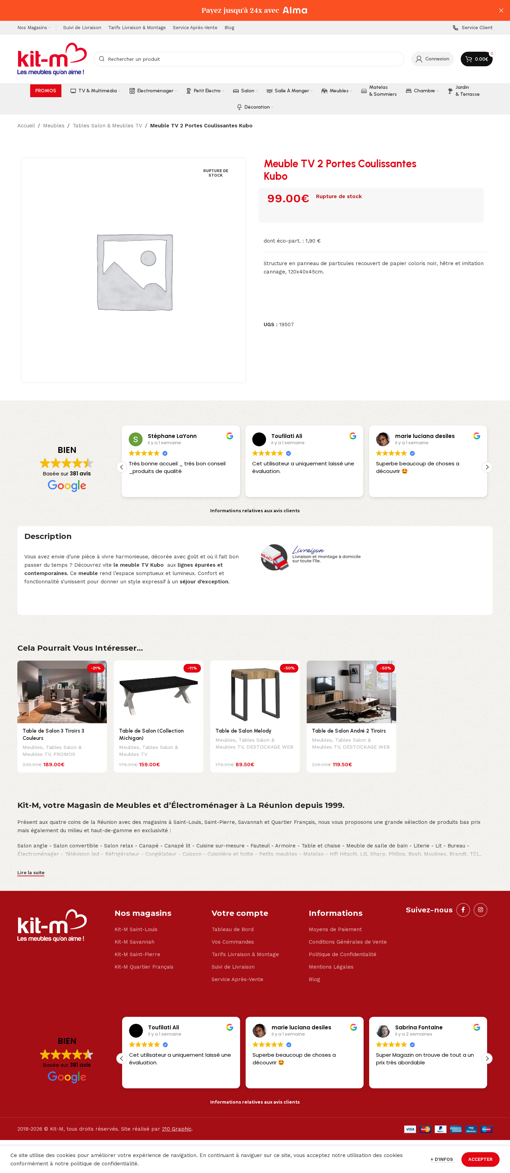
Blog (314, 979)
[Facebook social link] (463, 910)
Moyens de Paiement (335, 929)
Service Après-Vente (237, 979)
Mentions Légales (331, 967)
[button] (487, 467)
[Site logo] (52, 59)
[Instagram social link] (480, 910)
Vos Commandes (233, 942)
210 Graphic (177, 1129)
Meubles (54, 126)
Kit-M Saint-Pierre (137, 954)
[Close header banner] (501, 10)
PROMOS (64, 754)
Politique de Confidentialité (342, 954)
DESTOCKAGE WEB (270, 747)
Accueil (26, 126)
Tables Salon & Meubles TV (107, 126)
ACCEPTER (480, 1159)
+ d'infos (442, 1159)
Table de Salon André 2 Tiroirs (349, 731)
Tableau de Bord (233, 929)
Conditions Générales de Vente (348, 942)
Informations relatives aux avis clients (255, 510)
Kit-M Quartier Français (143, 967)
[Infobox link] (473, 28)
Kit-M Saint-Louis (136, 929)
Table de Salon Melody (243, 731)
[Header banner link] (244, 10)
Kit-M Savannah (134, 942)
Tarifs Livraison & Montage (245, 954)
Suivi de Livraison (233, 967)
